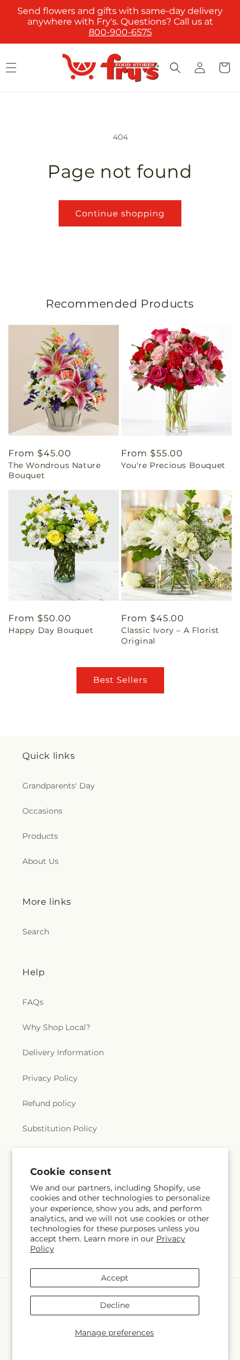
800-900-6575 (120, 32)
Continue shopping (120, 213)
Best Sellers (120, 679)
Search (35, 932)
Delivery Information (63, 1052)
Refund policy (49, 1103)
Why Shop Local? (56, 1027)
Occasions (42, 811)
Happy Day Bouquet (50, 630)
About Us (40, 861)
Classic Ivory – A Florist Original (170, 635)
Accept (114, 1278)
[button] (175, 67)
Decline (114, 1305)
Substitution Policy (59, 1128)
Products (40, 836)
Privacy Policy (50, 1078)
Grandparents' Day (58, 786)
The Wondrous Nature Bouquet (54, 470)
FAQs (33, 1002)
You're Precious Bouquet (173, 465)
